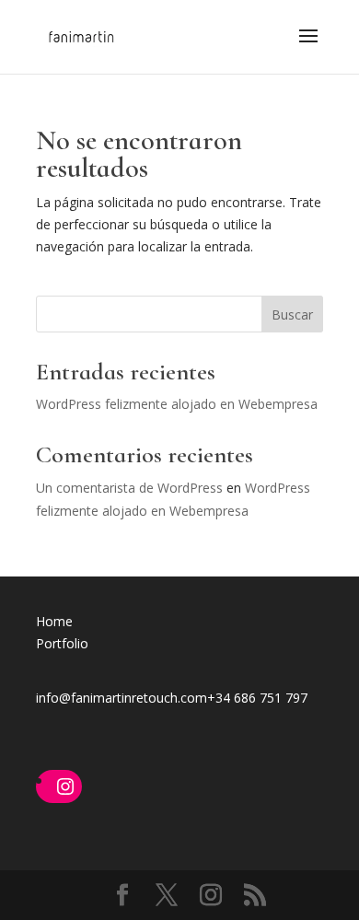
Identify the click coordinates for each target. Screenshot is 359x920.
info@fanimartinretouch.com (121, 697)
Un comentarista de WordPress (129, 487)
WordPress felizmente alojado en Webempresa (177, 404)
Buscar (292, 314)
